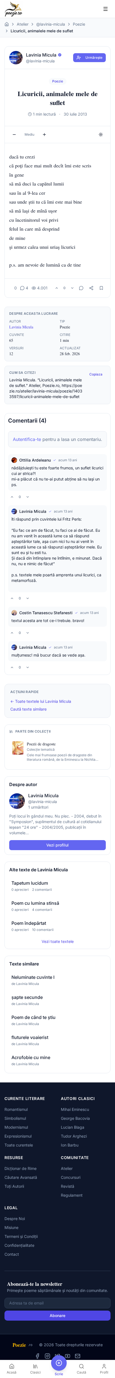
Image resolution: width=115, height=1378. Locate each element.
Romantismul (16, 1109)
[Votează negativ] (72, 288)
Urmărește (93, 57)
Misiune (11, 1227)
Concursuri (70, 1177)
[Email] (77, 1356)
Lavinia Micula (21, 327)
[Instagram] (47, 1356)
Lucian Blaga (72, 1127)
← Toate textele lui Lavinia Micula (40, 701)
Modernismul (16, 1127)
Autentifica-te (27, 439)
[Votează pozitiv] (57, 288)
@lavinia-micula (50, 24)
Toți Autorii (14, 1186)
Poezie (79, 24)
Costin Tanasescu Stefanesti (46, 612)
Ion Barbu (69, 1145)
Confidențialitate (19, 1245)
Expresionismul (18, 1136)
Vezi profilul (57, 845)
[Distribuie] (91, 288)
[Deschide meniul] (105, 9)
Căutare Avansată (20, 1177)
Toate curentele (18, 1145)
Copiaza (95, 374)
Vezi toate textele (58, 941)
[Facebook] (37, 1356)
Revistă (67, 1186)
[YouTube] (67, 1356)
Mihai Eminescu (75, 1109)
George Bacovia (75, 1118)
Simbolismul (15, 1118)
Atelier (22, 24)
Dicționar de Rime (20, 1168)
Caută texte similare (28, 709)
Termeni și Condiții (21, 1236)
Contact (11, 1254)
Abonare (57, 1315)
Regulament (72, 1195)
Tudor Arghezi (74, 1136)
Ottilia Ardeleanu (35, 460)
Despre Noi (14, 1218)
